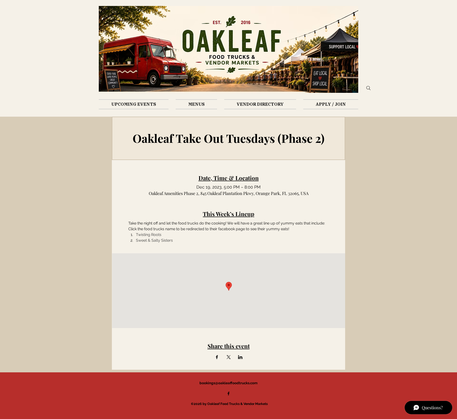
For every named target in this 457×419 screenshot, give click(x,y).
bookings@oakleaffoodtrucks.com (228, 383)
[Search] (368, 88)
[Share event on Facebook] (217, 357)
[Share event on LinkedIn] (240, 357)
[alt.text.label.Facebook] (228, 393)
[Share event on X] (228, 357)
